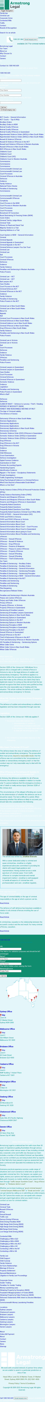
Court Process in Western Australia (13, 206)
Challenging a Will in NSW (9, 1241)
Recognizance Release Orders (11, 591)
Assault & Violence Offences (11, 139)
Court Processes (6, 174)
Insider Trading (5, 1283)
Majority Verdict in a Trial (9, 228)
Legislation (4, 387)
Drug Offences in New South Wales (13, 328)
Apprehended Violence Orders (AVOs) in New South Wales (22, 134)
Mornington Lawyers (7, 1324)
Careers (3, 59)
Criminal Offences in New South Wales (14, 326)
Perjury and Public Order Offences (13, 600)
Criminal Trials (5, 223)
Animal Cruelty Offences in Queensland (14, 132)
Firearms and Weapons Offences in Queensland (18, 502)
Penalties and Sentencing (9, 360)
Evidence (3, 181)
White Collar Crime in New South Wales (14, 647)
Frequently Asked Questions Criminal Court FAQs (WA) (20, 512)
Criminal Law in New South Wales (12, 306)
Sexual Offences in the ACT (10, 635)
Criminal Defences (7, 377)
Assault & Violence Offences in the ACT (15, 142)
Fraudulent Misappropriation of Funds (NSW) (16, 1293)
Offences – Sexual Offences (11, 539)
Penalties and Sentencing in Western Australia (17, 269)
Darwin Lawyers (6, 1327)
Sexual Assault (5, 1214)
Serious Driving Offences (9, 1219)
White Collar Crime (7, 645)
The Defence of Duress (8, 414)
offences (3, 537)
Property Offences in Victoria (11, 605)
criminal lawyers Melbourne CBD (13, 1191)
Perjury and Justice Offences (11, 598)
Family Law (4, 1256)
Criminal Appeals (6, 240)
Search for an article (7, 33)
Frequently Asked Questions (10, 505)
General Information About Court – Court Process (19, 527)
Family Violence (6, 184)
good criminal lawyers (33, 1188)
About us (3, 51)
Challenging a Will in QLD (9, 1239)
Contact (3, 26)
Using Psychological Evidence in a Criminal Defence (19, 480)
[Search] (1, 61)
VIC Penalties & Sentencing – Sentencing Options (18, 642)
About (2, 1332)
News (2, 1344)
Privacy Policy (14, 1383)
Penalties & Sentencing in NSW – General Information (20, 576)
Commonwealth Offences (10, 198)
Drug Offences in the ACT (9, 443)
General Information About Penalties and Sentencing (20, 534)
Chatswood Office (8, 1112)
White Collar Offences (8, 650)
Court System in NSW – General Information (16, 235)
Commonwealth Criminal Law (11, 169)
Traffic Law (4, 1217)
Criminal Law (4, 16)
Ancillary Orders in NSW (9, 125)
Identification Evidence (8, 470)
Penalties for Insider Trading (10, 1285)
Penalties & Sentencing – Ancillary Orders (15, 564)
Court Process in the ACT (9, 287)
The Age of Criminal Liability (10, 411)
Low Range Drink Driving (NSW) (11, 1232)
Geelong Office (6, 1097)
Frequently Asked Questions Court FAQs (15, 509)
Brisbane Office (6, 1046)
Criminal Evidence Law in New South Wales (16, 323)
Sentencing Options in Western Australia (15, 623)
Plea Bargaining (6, 588)
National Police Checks (8, 186)
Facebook (3, 78)
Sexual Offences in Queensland (11, 632)
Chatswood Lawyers (7, 1312)
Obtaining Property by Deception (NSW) (15, 1290)
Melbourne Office (7, 1029)
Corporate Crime (6, 18)
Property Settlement (7, 1271)
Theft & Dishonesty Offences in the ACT (15, 637)
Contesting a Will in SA (8, 1251)
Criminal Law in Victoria (8, 340)
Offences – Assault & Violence (11, 541)
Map (3, 1015)
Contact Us (41, 35)
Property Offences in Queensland (12, 608)
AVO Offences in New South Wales (13, 149)
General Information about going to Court (15, 532)
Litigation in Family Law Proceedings (13, 1276)
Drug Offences (5, 441)
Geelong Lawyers (6, 1322)
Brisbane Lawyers (6, 1315)
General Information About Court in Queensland (18, 529)
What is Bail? (4, 394)
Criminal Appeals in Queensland (11, 242)
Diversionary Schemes (8, 431)
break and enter (34, 1191)
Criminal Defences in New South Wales (14, 321)
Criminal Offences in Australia (11, 176)
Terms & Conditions (27, 1383)
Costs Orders (5, 218)
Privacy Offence (6, 603)
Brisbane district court (17, 1184)
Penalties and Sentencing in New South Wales (17, 333)
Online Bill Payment (7, 1334)
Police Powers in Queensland (11, 392)
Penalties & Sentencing (8, 189)
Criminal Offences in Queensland (12, 380)
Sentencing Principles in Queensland (13, 627)
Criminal (3, 237)
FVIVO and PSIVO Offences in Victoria (14, 519)
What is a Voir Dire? (7, 485)
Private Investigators (7, 475)
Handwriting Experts (7, 468)
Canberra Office (7, 1064)
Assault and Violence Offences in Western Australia (19, 144)
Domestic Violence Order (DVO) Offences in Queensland (21, 433)
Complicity (4, 201)
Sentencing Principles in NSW (11, 625)
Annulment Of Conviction (9, 213)
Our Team (3, 49)
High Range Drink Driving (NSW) (11, 1224)
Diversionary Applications (9, 423)
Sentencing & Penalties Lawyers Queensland (16, 613)
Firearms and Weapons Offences (12, 497)
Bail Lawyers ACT (6, 282)
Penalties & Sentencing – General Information (17, 568)
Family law (4, 13)
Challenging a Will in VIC (9, 1246)
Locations (3, 1307)
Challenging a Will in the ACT (10, 1244)
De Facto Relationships (8, 1266)
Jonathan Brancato (29, 857)
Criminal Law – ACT (7, 277)
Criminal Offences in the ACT (11, 291)
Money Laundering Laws (9, 1288)
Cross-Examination (7, 456)
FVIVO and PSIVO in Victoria (10, 517)
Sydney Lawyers (6, 1310)
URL (1, 946)
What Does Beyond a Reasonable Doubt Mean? (17, 483)
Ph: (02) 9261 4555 (32, 1379)
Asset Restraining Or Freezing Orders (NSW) (16, 216)
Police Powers (5, 272)
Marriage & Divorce (7, 1268)
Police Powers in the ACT (9, 301)
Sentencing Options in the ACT (11, 620)
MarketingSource (6, 100)
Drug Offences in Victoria (9, 446)
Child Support (5, 1258)
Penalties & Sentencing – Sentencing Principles (17, 571)
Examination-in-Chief (8, 463)
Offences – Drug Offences (10, 544)
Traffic (2, 23)
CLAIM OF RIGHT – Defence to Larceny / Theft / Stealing (21, 404)
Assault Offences (6, 1209)
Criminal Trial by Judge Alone (11, 220)
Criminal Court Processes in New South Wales (17, 318)
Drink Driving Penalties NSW (10, 1222)
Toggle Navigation (7, 11)
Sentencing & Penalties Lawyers (12, 610)
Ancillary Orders (6, 122)
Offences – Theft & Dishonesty (12, 559)
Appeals (3, 313)
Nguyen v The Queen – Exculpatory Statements (18, 473)
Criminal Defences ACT (8, 289)
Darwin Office (6, 1127)
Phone (3, 93)
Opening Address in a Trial (9, 230)
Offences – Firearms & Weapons (12, 546)
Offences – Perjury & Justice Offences (15, 549)
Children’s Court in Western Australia (13, 159)
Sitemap (3, 1347)
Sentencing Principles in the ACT (12, 630)
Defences (3, 179)
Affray (2, 1212)
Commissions (5, 161)
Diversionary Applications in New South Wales (17, 428)
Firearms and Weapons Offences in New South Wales (20, 500)
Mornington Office (8, 1081)
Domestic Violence (7, 382)
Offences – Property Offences (11, 551)
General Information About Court (12, 522)
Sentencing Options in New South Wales (15, 615)
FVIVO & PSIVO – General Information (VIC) (16, 514)
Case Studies (5, 284)
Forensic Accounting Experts (10, 465)
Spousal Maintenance (8, 1273)
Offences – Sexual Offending (11, 554)
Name (2, 88)
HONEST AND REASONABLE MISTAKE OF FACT (17, 409)
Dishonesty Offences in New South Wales (15, 419)
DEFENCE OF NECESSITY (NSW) (12, 406)
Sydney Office (6, 1011)
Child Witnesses (6, 453)
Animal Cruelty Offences (9, 127)
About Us (3, 311)
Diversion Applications (8, 421)
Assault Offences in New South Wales (14, 147)
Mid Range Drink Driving (8, 1229)
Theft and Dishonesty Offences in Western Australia (19, 640)
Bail (1, 255)
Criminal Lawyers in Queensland (12, 367)
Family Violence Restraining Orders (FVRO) (16, 495)
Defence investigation (8, 458)
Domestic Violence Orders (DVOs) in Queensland (18, 436)
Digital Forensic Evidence (9, 460)
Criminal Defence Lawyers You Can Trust (15, 247)
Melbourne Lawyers (7, 1317)
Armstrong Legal (6, 46)
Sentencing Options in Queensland (13, 618)
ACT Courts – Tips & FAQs (10, 120)
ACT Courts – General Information (13, 117)
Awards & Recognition (8, 28)
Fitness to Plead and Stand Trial (12, 225)
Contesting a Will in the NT (10, 1249)
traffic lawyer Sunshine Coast (22, 1182)
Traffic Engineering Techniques (11, 478)
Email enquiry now (8, 110)
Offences (3, 358)
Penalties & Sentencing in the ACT (13, 578)
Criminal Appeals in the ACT (10, 245)
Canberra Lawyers (6, 1320)
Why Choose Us (6, 53)
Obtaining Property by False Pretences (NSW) (17, 1295)
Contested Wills (6, 21)
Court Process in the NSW (10, 203)
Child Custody (5, 1261)
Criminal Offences (7, 260)
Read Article (4, 903)
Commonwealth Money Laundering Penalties (16, 1302)
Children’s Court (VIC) (8, 157)
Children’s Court (6, 152)
